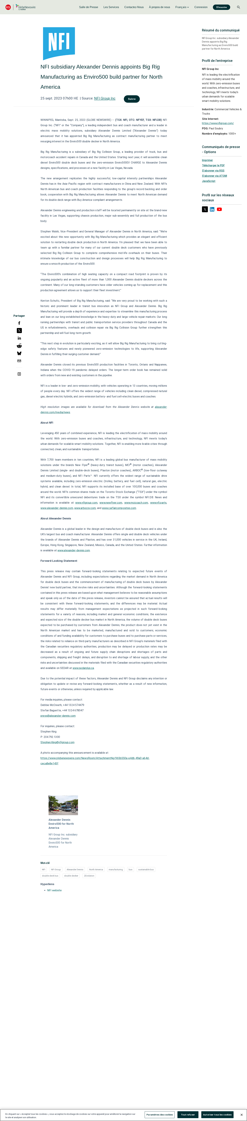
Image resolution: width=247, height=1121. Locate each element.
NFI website (54, 890)
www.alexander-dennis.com (56, 508)
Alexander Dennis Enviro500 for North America (61, 823)
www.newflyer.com (110, 502)
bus (130, 869)
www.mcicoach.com (136, 502)
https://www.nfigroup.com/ (218, 123)
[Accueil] (20, 7)
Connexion (201, 7)
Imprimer (207, 160)
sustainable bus (146, 869)
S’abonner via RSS (213, 170)
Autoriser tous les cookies (217, 1114)
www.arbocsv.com (85, 508)
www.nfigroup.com (86, 502)
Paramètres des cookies (160, 1114)
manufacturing (116, 869)
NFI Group (56, 869)
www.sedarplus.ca (83, 668)
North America (96, 869)
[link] (88, 7)
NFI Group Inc (104, 98)
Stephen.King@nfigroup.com (57, 742)
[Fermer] (241, 1114)
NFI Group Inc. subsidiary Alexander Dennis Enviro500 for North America (63, 840)
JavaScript (208, 181)
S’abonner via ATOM (214, 175)
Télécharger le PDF (213, 165)
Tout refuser (188, 1114)
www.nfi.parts (158, 502)
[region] (123, 1115)
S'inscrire (221, 7)
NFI (43, 869)
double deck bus (50, 875)
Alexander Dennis (75, 869)
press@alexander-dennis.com (58, 715)
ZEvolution (89, 875)
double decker (71, 875)
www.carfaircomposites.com (119, 508)
